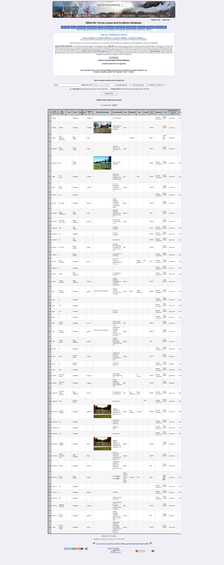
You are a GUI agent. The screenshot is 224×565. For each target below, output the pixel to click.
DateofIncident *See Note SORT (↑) (173, 112)
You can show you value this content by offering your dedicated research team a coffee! (122, 544)
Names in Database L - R (122, 38)
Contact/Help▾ (114, 16)
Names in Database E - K (106, 38)
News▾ (97, 16)
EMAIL (93, 70)
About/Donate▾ (87, 16)
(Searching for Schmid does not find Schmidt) (89, 89)
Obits (105, 16)
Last (119, 539)
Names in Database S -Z (138, 38)
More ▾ (162, 16)
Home (61, 16)
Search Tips (104, 35)
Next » (123, 539)
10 (114, 539)
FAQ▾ (76, 16)
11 (116, 539)
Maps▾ (69, 16)
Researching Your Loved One (118, 35)
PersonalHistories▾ (129, 16)
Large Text (166, 20)
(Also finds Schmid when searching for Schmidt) (130, 89)
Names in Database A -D (90, 38)
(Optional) (86, 85)
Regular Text (155, 20)
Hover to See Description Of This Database (113, 60)
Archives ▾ (153, 16)
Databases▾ (142, 16)
